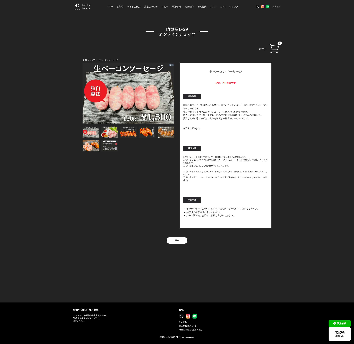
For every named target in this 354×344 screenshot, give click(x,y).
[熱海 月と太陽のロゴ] (81, 6)
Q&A (223, 6)
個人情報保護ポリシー (189, 326)
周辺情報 (176, 6)
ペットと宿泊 (133, 6)
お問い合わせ (79, 321)
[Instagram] (262, 6)
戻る (177, 240)
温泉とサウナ (151, 6)
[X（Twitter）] (257, 6)
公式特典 (201, 6)
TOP (110, 6)
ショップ (233, 6)
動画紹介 (189, 6)
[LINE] (267, 6)
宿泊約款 (183, 322)
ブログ (213, 6)
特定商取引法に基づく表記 (190, 330)
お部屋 (120, 6)
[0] (274, 48)
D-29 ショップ (89, 60)
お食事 (165, 6)
